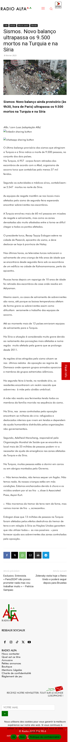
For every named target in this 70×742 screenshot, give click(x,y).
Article (12, 25)
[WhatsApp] (22, 555)
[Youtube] (29, 642)
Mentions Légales (12, 670)
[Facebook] (6, 555)
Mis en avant (23, 25)
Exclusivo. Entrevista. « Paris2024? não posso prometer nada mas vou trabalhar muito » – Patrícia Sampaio (18, 582)
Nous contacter (11, 653)
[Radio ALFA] (20, 8)
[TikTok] (17, 642)
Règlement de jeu (12, 676)
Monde (34, 25)
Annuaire (7, 660)
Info (5, 25)
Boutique (7, 666)
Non (22, 737)
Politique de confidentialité (44, 737)
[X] (14, 555)
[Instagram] (11, 642)
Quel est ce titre (11, 657)
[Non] (65, 729)
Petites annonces (11, 663)
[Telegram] (45, 555)
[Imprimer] (38, 555)
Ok (13, 737)
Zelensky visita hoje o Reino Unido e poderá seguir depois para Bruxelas (51, 579)
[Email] (30, 555)
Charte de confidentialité (16, 673)
